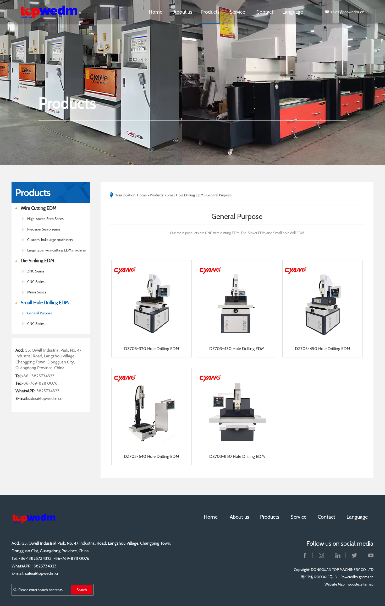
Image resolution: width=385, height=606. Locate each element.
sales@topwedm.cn (347, 12)
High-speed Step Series (45, 218)
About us (182, 12)
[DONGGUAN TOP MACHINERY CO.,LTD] (54, 12)
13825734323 (47, 390)
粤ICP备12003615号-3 (319, 577)
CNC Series (36, 323)
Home (155, 12)
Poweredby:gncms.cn (356, 577)
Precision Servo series (43, 229)
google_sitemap (360, 584)
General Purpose (39, 313)
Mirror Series (36, 292)
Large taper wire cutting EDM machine (56, 250)
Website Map (334, 584)
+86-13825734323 (37, 375)
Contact (264, 12)
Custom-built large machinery (50, 239)
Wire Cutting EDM (39, 208)
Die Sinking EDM (37, 261)
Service (237, 12)
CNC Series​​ (36, 281)
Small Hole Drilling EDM (45, 302)
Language (292, 12)
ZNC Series (35, 271)
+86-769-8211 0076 (39, 383)
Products (210, 12)
